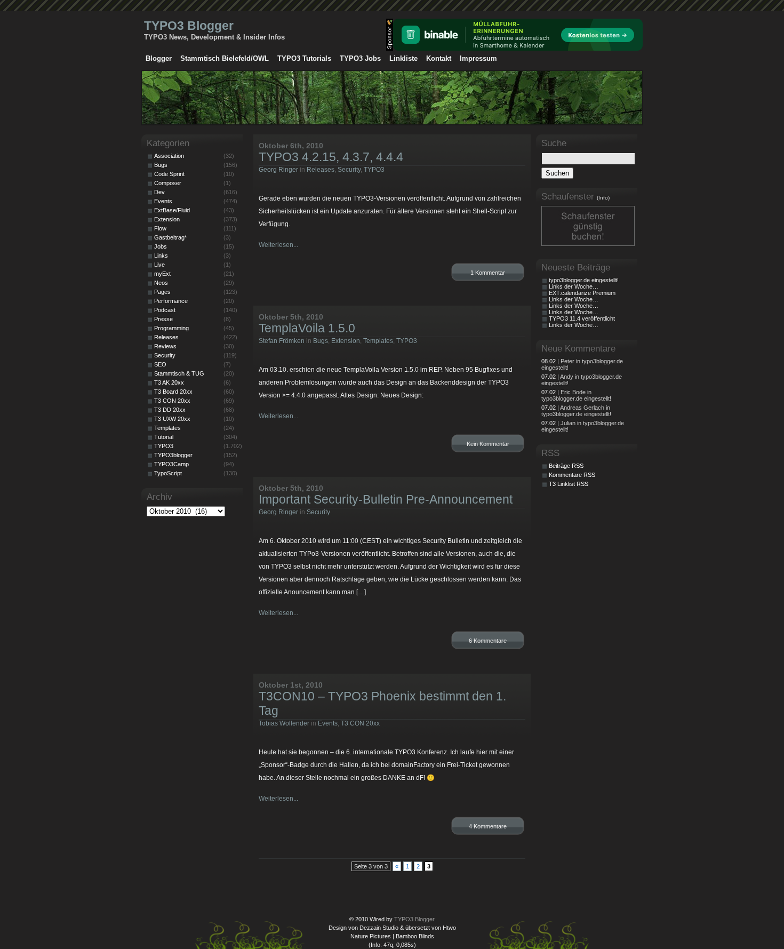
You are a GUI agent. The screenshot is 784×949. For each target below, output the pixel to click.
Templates (378, 341)
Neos (161, 283)
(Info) (603, 198)
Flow (160, 228)
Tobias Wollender (284, 723)
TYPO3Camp (171, 464)
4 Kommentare (488, 826)
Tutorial (163, 437)
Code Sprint (169, 174)
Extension (345, 341)
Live (159, 264)
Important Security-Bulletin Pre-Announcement (386, 499)
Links (161, 255)
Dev (159, 192)
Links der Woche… (573, 286)
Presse (163, 319)
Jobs (160, 246)
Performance (171, 301)
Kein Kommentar (488, 444)
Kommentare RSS (572, 475)
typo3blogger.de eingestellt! (584, 280)
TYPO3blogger (173, 455)
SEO (160, 364)
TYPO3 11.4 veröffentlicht (582, 318)
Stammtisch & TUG (179, 373)
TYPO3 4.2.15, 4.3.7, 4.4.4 (331, 157)
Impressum (478, 58)
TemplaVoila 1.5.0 (307, 328)
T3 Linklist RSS (568, 484)
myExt (162, 273)
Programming (171, 328)
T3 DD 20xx (170, 409)
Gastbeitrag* (170, 237)
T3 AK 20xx (169, 382)
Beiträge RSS (566, 465)
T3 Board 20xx (173, 391)
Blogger (159, 58)
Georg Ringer (278, 169)
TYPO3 (374, 169)
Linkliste (403, 58)
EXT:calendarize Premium (582, 293)
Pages (162, 292)
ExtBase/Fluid (172, 210)
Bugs (320, 341)
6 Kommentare (488, 640)
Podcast (164, 310)
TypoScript (168, 473)
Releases (320, 169)
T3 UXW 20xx (172, 419)
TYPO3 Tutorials (304, 58)
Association (169, 156)
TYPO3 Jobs (360, 58)
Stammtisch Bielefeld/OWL (224, 58)
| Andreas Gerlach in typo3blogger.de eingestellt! (576, 410)
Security (349, 169)
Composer (167, 183)
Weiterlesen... (278, 245)
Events (328, 723)
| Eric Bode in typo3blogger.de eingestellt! (576, 395)
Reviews (165, 346)
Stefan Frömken (282, 341)
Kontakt (438, 58)
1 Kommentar (487, 272)
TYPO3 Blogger (189, 26)
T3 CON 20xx (360, 723)
